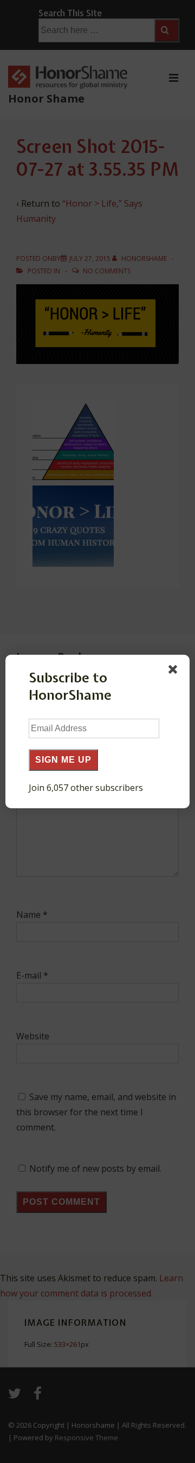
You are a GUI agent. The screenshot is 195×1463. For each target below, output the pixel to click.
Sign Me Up (63, 759)
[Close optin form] (174, 671)
